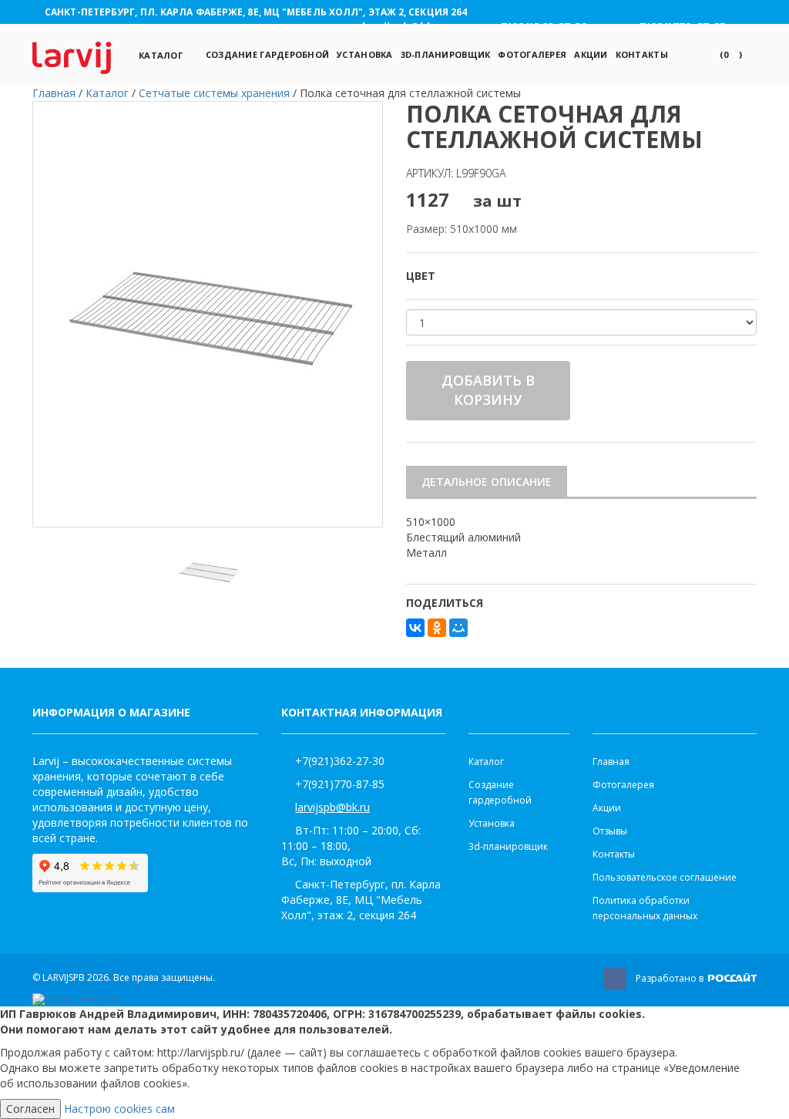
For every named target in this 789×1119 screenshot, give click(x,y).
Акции (590, 54)
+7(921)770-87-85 (339, 784)
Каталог (161, 55)
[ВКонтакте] (415, 627)
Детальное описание (486, 481)
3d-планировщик (446, 54)
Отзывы (610, 831)
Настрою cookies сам (119, 1108)
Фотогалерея (532, 54)
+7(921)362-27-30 (339, 760)
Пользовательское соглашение (665, 877)
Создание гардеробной (267, 54)
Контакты (642, 54)
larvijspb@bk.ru (332, 807)
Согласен (30, 1108)
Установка (364, 54)
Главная (611, 761)
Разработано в (671, 978)
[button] (731, 54)
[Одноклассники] (437, 627)
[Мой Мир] (458, 627)
